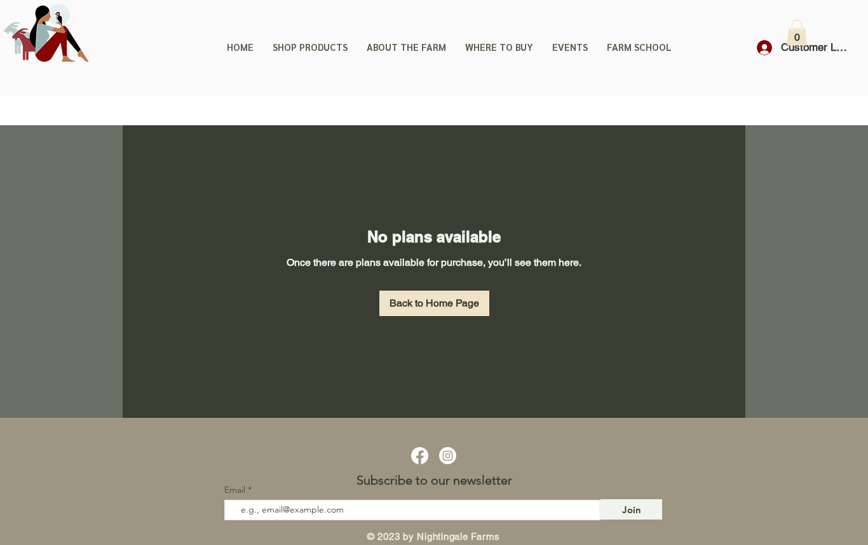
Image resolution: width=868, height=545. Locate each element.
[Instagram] (447, 455)
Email (236, 489)
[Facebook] (419, 455)
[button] (797, 33)
